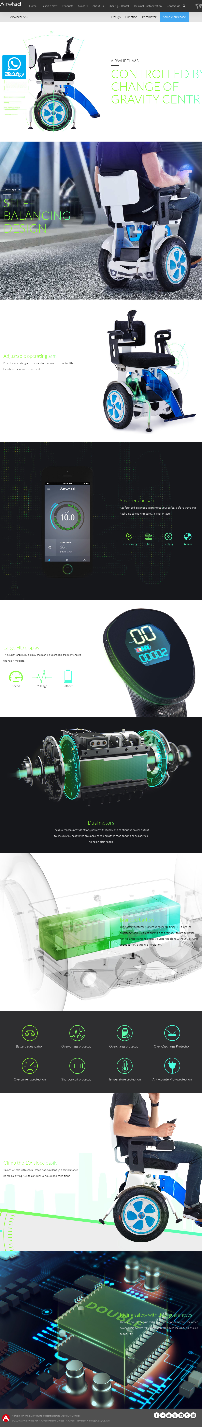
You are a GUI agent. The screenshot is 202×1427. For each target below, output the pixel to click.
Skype (187, 1415)
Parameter (149, 17)
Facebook (157, 1415)
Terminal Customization (148, 6)
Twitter (163, 1415)
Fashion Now (25, 1415)
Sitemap (56, 1415)
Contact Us (173, 6)
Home (32, 6)
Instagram (181, 1415)
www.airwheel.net (29, 1420)
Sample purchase (174, 17)
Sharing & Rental (119, 6)
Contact (75, 1415)
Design (116, 17)
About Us (66, 1415)
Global (193, 1415)
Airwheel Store (175, 1415)
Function (131, 17)
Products (67, 6)
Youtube (169, 1415)
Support (83, 6)
